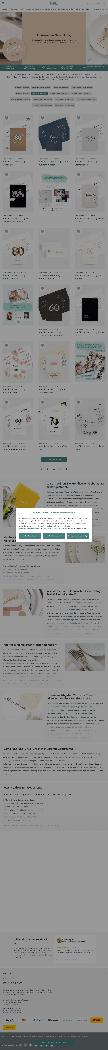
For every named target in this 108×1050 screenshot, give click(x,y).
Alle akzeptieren (30, 536)
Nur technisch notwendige (78, 536)
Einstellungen (54, 536)
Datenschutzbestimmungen (29, 528)
